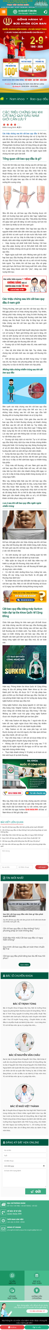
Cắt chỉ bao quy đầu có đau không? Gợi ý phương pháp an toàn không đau (24, 831)
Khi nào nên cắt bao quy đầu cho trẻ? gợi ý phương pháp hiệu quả (23, 845)
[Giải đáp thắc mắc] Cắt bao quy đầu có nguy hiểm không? (23, 835)
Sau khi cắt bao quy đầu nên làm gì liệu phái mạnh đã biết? (23, 827)
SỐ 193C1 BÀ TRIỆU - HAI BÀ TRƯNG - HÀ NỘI (22, 1206)
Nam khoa (17, 99)
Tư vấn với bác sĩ (37, 1311)
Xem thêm (24, 965)
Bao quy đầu (39, 99)
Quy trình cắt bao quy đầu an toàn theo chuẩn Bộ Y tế (21, 838)
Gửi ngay (42, 867)
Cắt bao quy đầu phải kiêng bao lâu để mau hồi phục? (21, 841)
